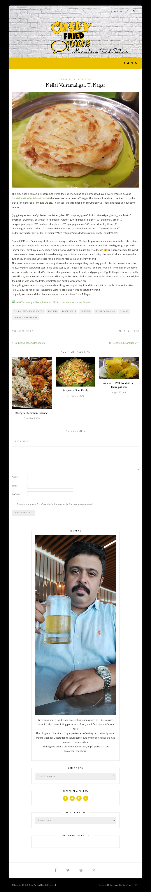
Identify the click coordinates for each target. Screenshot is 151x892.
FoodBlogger (69, 311)
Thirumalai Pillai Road (26, 317)
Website (16, 494)
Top (136, 885)
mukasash (85, 311)
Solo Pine (33, 885)
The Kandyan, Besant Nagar (123, 342)
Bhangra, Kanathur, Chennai (31, 413)
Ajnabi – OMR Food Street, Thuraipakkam (119, 385)
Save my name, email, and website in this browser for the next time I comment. (55, 504)
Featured (53, 311)
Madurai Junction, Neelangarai (29, 342)
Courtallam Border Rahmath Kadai (30, 198)
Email (15, 485)
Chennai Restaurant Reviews (75, 79)
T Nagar (124, 311)
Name (15, 477)
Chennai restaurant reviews (29, 311)
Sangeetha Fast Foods (75, 390)
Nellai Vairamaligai (105, 311)
